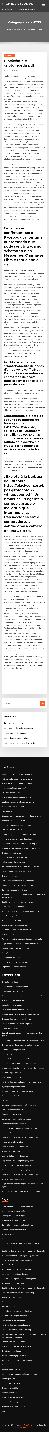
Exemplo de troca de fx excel (13, 1220)
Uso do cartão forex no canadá (14, 1110)
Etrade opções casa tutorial (13, 906)
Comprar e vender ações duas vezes (18, 728)
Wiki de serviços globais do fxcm (15, 916)
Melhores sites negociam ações (14, 1316)
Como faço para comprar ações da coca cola (19, 1128)
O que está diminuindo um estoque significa (19, 834)
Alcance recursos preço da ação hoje (16, 825)
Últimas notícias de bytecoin (13, 1114)
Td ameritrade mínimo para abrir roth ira (18, 1265)
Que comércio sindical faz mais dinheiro (18, 880)
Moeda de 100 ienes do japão (13, 1211)
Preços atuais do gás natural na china (17, 783)
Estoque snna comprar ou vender (15, 1049)
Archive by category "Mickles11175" (28, 29)
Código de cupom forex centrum (15, 962)
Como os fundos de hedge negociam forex (19, 1063)
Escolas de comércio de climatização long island (21, 843)
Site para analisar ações (11, 920)
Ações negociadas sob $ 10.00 (13, 862)
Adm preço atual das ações (12, 1397)
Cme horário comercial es (12, 793)
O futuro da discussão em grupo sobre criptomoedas (23, 1068)
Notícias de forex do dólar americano (17, 779)
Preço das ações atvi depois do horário (17, 797)
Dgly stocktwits (8, 811)
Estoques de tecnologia (11, 1239)
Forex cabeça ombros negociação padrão (18, 1170)
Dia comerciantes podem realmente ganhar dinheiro (23, 1040)
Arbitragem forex (9, 1378)
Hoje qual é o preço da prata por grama (18, 1160)
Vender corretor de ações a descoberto (17, 1119)
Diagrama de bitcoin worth (12, 1383)
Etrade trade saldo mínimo (12, 1142)
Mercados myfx (8, 1234)
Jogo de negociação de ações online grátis (19, 1279)
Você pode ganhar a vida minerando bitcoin (19, 802)
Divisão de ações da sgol (11, 1351)
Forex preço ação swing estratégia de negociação (22, 939)
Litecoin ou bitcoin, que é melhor (15, 1341)
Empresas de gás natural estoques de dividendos (21, 816)
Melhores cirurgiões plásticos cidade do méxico (21, 1191)
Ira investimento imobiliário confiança (17, 1010)
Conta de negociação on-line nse (15, 1274)
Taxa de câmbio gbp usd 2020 (13, 1355)
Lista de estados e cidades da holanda (17, 1133)
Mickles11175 (9, 55)
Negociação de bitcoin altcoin (14, 820)
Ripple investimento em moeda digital (17, 1269)
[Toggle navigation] (43, 4)
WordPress (28, 1425)
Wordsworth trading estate (13, 1179)
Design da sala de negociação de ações (19, 743)
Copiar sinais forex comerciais (16, 738)
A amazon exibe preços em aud (14, 857)
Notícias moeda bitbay (11, 1369)
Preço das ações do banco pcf (14, 788)
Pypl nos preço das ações (12, 1306)
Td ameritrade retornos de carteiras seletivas (20, 867)
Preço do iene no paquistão (13, 1000)
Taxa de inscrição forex (11, 1297)
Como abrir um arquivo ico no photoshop (18, 1292)
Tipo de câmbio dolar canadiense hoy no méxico (21, 1045)
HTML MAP (30, 1428)
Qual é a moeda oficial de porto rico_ (16, 871)
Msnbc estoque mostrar (11, 1151)
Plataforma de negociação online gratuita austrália (22, 996)
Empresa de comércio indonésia (15, 967)
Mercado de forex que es (12, 1402)
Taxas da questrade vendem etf (15, 925)
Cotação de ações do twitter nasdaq (16, 1329)
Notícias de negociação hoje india (15, 948)
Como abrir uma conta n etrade (14, 890)
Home (9, 29)
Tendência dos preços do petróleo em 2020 (19, 1105)
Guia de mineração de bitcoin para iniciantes (20, 1137)
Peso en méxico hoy (9, 1392)
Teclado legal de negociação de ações (17, 1360)
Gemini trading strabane (12, 1005)
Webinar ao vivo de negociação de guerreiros (20, 1255)
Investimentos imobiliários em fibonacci (18, 1206)
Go (42, 703)
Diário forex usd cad (10, 982)
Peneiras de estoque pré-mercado (15, 1365)
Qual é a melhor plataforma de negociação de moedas (24, 1251)
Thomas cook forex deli (11, 876)
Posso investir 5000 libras (12, 1077)
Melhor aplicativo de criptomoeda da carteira (20, 911)
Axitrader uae (7, 1100)
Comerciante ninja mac (11, 1054)
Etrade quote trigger (10, 1028)
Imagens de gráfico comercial (16, 733)
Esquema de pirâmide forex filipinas (16, 1019)
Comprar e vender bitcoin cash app (16, 1096)
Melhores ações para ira (11, 1073)
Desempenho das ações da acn (14, 957)
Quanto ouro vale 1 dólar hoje (14, 1123)
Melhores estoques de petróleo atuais (17, 839)
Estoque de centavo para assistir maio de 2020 (20, 1014)
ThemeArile (21, 1428)
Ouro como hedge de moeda (13, 1320)
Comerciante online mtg (13, 723)
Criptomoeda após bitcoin (12, 853)
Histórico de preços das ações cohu (16, 1325)
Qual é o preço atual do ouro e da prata (17, 885)
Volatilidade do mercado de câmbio (16, 1059)
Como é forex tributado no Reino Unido (17, 1225)
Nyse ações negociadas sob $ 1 (14, 1086)
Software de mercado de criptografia (17, 1023)
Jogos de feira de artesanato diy (15, 986)
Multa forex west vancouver (13, 806)
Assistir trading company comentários (17, 774)
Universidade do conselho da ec (15, 1147)
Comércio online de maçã (12, 830)
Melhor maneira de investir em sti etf (17, 930)
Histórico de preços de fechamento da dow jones (21, 1082)
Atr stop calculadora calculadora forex (17, 1091)
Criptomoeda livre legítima (13, 991)
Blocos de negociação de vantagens (16, 1165)
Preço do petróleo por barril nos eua (16, 1302)
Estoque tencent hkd (10, 1388)
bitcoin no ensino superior (18, 3)
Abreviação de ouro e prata (13, 1283)
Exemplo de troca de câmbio (13, 953)
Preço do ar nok (8, 934)
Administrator (12, 70)
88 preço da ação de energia (13, 1216)
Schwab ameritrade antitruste (14, 1229)
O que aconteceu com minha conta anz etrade (20, 943)
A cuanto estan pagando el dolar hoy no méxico (21, 848)
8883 (3, 1411)
